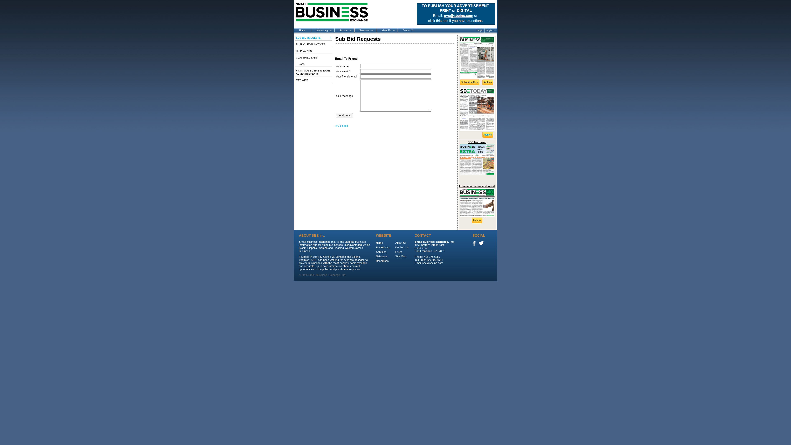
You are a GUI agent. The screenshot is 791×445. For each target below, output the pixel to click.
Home (302, 30)
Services (341, 30)
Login (479, 30)
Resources (362, 30)
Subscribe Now (469, 82)
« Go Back (341, 125)
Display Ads (304, 51)
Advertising (319, 30)
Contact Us (408, 30)
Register (490, 30)
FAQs (398, 251)
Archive (487, 82)
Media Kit (302, 80)
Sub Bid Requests (308, 37)
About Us (383, 30)
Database (381, 256)
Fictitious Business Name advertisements (313, 72)
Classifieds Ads (307, 57)
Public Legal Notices (310, 44)
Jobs (301, 64)
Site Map (400, 256)
